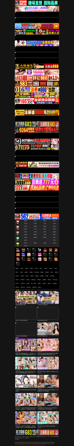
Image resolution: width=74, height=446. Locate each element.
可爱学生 (44, 231)
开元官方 (17, 283)
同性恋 (54, 240)
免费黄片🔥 (34, 287)
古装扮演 (25, 231)
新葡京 (16, 272)
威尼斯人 (17, 268)
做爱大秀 (44, 283)
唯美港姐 (44, 226)
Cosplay (44, 223)
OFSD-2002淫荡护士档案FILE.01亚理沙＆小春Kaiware (48, 372)
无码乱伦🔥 (55, 279)
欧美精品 (44, 220)
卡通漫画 (25, 237)
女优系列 (35, 231)
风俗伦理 (54, 242)
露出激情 (35, 237)
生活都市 (25, 242)
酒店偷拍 (56, 272)
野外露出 (54, 229)
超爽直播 (47, 272)
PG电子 (41, 268)
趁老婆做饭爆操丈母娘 (20, 304)
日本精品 (35, 223)
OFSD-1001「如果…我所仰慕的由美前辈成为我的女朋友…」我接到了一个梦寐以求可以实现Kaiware (26, 409)
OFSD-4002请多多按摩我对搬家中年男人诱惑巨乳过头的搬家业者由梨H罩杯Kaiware (48, 354)
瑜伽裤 (45, 234)
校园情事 (35, 242)
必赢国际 (26, 272)
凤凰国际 (31, 272)
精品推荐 (25, 220)
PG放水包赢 (36, 272)
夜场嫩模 (42, 275)
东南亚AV (54, 226)
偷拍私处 (32, 275)
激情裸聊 (44, 279)
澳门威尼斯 (55, 283)
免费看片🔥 (33, 279)
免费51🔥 (49, 279)
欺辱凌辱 (25, 229)
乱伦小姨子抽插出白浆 (43, 336)
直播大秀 (49, 283)
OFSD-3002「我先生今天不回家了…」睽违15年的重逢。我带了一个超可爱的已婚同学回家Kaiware (26, 427)
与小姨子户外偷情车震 (43, 304)
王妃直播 (22, 275)
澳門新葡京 (22, 279)
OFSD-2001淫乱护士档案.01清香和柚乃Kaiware (46, 426)
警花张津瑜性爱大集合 (43, 320)
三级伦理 (25, 223)
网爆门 (54, 237)
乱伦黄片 (27, 275)
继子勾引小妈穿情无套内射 (21, 320)
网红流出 (44, 229)
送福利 (56, 268)
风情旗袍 (25, 234)
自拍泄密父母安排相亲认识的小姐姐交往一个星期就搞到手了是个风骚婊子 (48, 390)
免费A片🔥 (23, 287)
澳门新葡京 (52, 275)
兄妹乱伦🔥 (28, 287)
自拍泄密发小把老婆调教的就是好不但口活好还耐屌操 (26, 390)
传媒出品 (25, 240)
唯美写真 (44, 237)
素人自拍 (54, 223)
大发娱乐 (17, 279)
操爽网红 (42, 272)
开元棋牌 (26, 268)
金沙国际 (27, 283)
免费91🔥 (17, 287)
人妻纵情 (44, 242)
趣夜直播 (37, 275)
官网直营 (31, 268)
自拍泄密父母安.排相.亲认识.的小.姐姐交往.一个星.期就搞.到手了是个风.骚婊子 (48, 408)
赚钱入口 (40, 287)
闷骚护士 (54, 234)
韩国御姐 (35, 226)
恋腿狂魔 (54, 231)
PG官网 (21, 268)
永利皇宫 (27, 279)
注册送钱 (45, 268)
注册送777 (51, 268)
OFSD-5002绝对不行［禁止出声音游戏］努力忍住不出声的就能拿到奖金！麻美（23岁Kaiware (26, 373)
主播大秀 (17, 275)
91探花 (35, 229)
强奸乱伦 (35, 220)
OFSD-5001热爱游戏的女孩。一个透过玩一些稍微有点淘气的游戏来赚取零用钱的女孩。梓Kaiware (26, 355)
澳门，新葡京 (33, 283)
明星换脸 (35, 234)
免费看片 (39, 283)
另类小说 (25, 245)
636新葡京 (39, 279)
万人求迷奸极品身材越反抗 (21, 336)
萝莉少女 (54, 220)
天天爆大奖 (22, 283)
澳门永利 (36, 268)
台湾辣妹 (25, 226)
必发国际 (47, 275)
